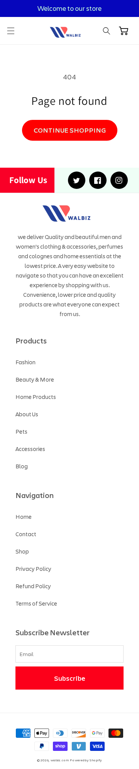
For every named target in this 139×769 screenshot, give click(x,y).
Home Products (35, 396)
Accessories (30, 449)
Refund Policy (33, 586)
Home (23, 516)
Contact (25, 534)
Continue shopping (70, 130)
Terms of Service (36, 603)
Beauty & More (34, 379)
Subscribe (69, 678)
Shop (22, 551)
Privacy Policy (33, 568)
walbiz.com (60, 760)
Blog (21, 466)
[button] (10, 30)
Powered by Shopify (86, 760)
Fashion (25, 362)
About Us (26, 414)
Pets (21, 431)
